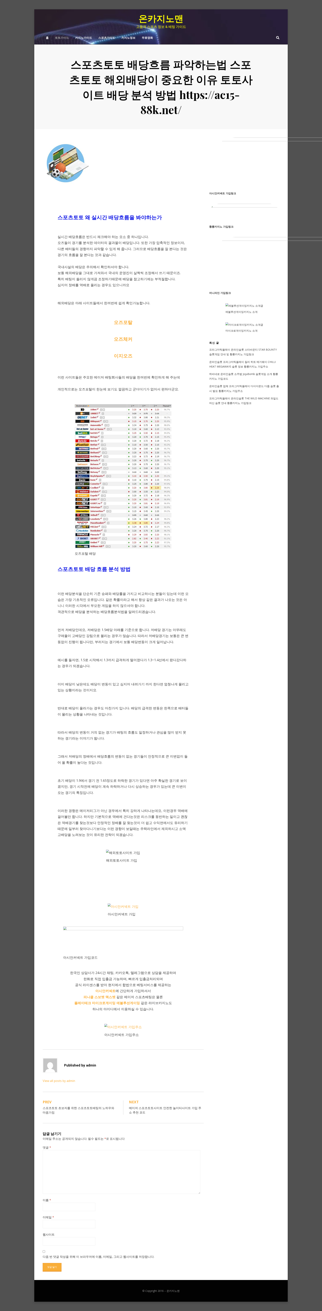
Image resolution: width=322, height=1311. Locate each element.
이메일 (48, 1217)
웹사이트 (49, 1234)
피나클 (88, 997)
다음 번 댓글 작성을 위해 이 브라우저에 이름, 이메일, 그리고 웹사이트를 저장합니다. (98, 1257)
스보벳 (99, 997)
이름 (47, 1200)
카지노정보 (128, 37)
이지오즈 (123, 355)
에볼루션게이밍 (128, 1003)
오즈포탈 (123, 322)
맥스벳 (110, 997)
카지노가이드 (83, 37)
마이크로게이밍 (104, 1003)
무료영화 (147, 37)
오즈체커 (123, 339)
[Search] (276, 37)
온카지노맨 (161, 18)
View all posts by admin (59, 1081)
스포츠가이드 (106, 37)
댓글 (47, 1147)
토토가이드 (62, 37)
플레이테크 (82, 1003)
